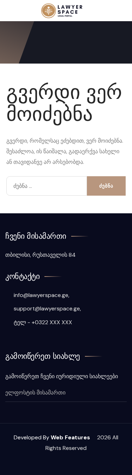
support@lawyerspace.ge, (46, 308)
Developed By (53, 437)
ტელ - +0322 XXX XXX (42, 322)
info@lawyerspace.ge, (40, 295)
